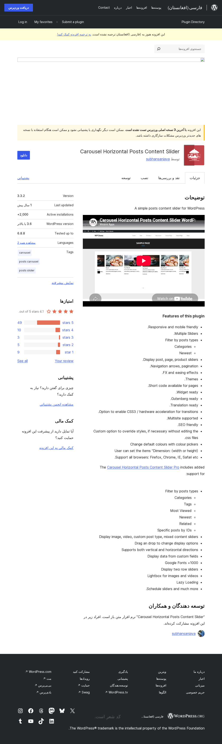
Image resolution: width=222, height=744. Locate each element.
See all (22, 361)
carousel (24, 252)
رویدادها (85, 678)
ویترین (162, 671)
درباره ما (199, 671)
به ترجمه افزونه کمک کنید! (74, 34)
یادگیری (123, 671)
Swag (84, 692)
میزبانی (200, 685)
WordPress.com (38, 671)
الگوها (162, 692)
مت (47, 678)
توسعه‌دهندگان (119, 685)
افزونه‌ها (161, 685)
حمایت (84, 685)
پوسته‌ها (161, 678)
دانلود (23, 155)
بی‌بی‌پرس (42, 685)
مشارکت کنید (81, 671)
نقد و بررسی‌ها (169, 178)
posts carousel (28, 261)
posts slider (26, 270)
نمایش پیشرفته (62, 282)
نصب (144, 178)
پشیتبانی (123, 678)
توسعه (126, 178)
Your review (64, 361)
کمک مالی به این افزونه (56, 447)
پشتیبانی (23, 178)
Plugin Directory (193, 22)
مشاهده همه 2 (26, 242)
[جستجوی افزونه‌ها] (158, 49)
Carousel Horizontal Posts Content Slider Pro (143, 467)
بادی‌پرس (43, 692)
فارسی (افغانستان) (151, 716)
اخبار (202, 678)
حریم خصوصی (195, 692)
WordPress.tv (116, 692)
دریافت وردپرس (18, 7)
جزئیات (195, 178)
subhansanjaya (158, 159)
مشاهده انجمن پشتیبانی (56, 404)
